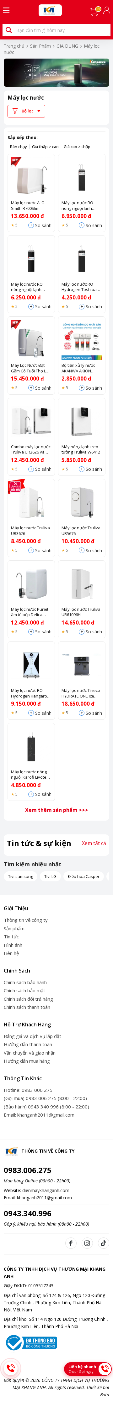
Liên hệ (11, 953)
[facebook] (71, 1243)
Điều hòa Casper (84, 876)
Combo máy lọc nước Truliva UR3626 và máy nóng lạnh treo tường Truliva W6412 (31, 449)
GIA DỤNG (67, 46)
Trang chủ (14, 46)
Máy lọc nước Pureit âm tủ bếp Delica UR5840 (29, 612)
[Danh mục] (6, 10)
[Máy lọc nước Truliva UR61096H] (82, 584)
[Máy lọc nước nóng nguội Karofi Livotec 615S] (31, 746)
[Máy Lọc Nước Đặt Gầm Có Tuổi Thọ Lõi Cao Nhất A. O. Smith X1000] (31, 340)
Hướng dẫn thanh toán (28, 1044)
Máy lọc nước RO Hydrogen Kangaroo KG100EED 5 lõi (30, 693)
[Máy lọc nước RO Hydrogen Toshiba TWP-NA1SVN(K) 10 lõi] (82, 259)
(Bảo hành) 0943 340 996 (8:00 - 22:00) (46, 1106)
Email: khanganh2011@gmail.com (39, 1115)
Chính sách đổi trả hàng (28, 999)
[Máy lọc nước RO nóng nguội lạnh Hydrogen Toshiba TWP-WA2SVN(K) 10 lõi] (31, 259)
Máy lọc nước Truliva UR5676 (81, 530)
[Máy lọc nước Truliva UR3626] (31, 502)
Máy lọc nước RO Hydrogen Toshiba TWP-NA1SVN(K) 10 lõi (82, 287)
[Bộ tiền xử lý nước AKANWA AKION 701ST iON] (82, 340)
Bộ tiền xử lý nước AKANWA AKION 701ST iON (78, 368)
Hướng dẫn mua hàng (27, 1061)
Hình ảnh (13, 945)
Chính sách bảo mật (24, 990)
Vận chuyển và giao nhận (30, 1053)
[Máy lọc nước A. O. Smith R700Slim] (31, 177)
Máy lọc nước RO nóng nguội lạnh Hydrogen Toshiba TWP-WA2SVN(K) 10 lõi (29, 287)
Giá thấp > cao (45, 146)
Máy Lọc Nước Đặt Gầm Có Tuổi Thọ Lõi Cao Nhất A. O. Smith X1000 (30, 368)
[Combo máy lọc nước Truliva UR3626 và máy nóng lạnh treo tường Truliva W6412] (31, 421)
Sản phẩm (14, 928)
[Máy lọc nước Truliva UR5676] (82, 502)
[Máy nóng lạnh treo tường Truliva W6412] (82, 421)
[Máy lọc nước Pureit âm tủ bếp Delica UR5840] (31, 584)
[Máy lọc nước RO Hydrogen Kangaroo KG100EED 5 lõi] (31, 665)
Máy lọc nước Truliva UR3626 (30, 530)
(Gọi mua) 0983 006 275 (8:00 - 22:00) (45, 1098)
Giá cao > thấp (77, 146)
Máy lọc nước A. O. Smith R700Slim (28, 205)
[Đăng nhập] (107, 10)
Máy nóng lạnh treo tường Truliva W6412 (81, 449)
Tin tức (11, 936)
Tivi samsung (20, 876)
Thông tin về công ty (26, 920)
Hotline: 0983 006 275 (28, 1090)
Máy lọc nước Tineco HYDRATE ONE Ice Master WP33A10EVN (81, 693)
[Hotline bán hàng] (10, 1368)
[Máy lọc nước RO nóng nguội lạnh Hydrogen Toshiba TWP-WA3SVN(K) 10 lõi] (82, 177)
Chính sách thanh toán (27, 1007)
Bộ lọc (28, 111)
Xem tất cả (94, 843)
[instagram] (87, 1243)
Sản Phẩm (40, 46)
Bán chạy (18, 146)
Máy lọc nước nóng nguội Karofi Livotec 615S (29, 774)
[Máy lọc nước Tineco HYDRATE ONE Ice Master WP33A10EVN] (82, 665)
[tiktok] (103, 1243)
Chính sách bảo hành (25, 982)
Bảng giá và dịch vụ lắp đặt (32, 1036)
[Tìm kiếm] (9, 30)
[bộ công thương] (30, 1342)
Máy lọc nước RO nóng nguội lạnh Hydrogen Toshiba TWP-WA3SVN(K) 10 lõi (80, 205)
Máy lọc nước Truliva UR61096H (81, 612)
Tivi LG (50, 876)
